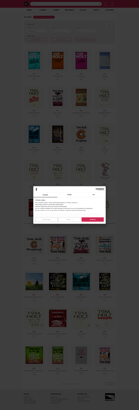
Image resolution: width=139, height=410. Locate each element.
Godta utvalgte (46, 219)
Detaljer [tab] (69, 194)
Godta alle (93, 219)
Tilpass (69, 219)
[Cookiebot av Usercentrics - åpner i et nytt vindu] (97, 189)
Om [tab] (94, 194)
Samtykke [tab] (45, 195)
